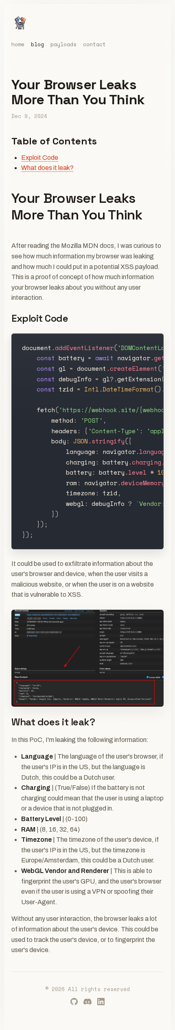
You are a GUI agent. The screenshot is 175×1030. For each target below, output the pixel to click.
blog (37, 44)
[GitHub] (74, 1001)
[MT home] (20, 23)
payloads (63, 44)
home (17, 44)
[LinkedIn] (101, 1001)
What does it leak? (47, 167)
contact (94, 44)
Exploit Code (39, 157)
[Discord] (87, 1002)
